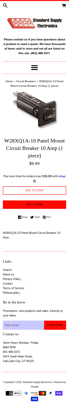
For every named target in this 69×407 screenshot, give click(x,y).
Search (7, 269)
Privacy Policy (12, 279)
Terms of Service (13, 288)
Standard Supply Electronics (37, 382)
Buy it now (34, 204)
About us (8, 274)
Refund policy (11, 292)
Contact (8, 283)
